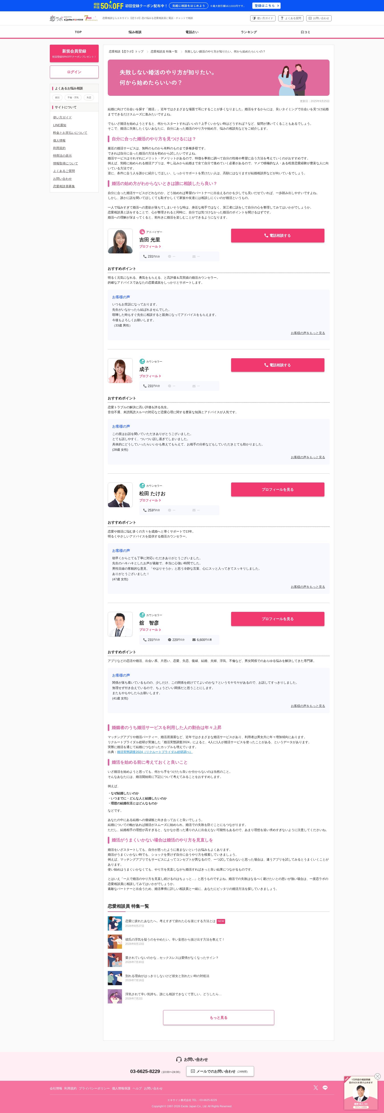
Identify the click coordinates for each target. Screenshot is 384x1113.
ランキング (249, 32)
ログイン (74, 72)
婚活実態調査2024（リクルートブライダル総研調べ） (155, 752)
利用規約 (59, 148)
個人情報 (59, 140)
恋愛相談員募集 (64, 186)
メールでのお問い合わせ (222, 1071)
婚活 (57, 97)
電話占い (192, 32)
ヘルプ (137, 1088)
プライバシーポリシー (94, 1088)
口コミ (306, 32)
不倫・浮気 (73, 97)
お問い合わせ (321, 18)
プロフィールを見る (278, 489)
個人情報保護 (121, 1088)
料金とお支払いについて (70, 132)
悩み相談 (135, 32)
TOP (78, 32)
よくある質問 (293, 18)
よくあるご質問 (64, 171)
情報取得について (65, 163)
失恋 (89, 97)
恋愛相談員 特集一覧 (164, 51)
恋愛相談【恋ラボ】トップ (126, 51)
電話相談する (280, 235)
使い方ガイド (265, 18)
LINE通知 (59, 125)
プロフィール (148, 246)
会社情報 (56, 1088)
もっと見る (219, 1017)
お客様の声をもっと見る (308, 333)
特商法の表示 (62, 155)
